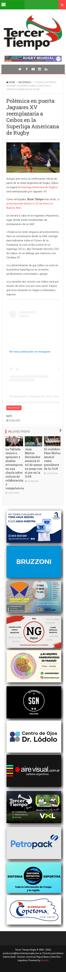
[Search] (62, 4)
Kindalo (45, 960)
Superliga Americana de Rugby (38, 187)
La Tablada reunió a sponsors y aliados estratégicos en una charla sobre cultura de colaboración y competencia (14, 468)
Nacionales (24, 82)
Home (12, 82)
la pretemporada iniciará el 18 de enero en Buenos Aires (32, 203)
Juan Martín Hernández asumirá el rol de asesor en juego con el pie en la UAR (33, 462)
